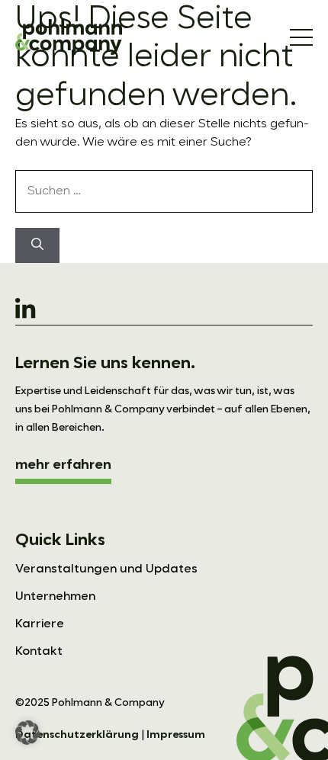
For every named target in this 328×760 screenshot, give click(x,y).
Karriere (39, 624)
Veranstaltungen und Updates (106, 569)
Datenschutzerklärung (77, 735)
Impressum (175, 735)
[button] (27, 732)
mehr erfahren (63, 465)
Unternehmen (55, 597)
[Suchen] (37, 245)
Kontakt (39, 652)
